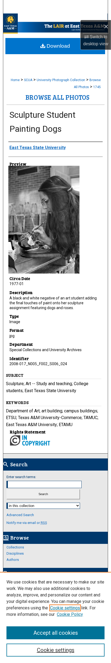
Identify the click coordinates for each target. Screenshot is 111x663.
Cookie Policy (70, 614)
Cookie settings (65, 607)
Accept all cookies (55, 633)
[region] (55, 617)
